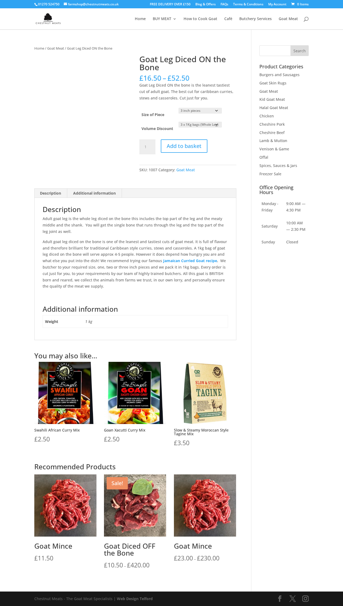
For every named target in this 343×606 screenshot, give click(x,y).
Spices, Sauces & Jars (278, 165)
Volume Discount (157, 128)
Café (228, 19)
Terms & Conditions (248, 4)
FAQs (224, 4)
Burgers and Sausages (279, 74)
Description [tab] (50, 193)
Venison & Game (274, 148)
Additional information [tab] (94, 193)
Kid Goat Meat (272, 99)
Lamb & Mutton (273, 140)
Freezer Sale (270, 173)
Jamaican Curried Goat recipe (190, 260)
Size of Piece (152, 114)
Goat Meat (288, 19)
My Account (277, 4)
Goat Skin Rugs (272, 82)
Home (140, 19)
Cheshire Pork (272, 124)
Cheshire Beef (272, 132)
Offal (263, 157)
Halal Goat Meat (273, 107)
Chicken (266, 115)
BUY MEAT (162, 19)
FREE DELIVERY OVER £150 (170, 4)
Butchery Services (255, 19)
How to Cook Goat (200, 19)
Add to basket (184, 146)
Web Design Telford (135, 598)
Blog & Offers (205, 4)
